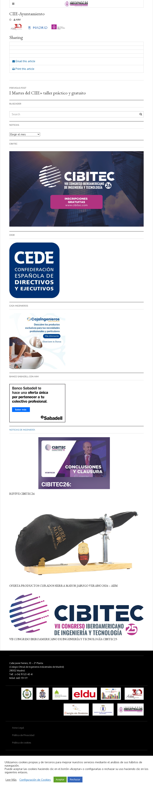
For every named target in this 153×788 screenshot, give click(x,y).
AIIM (18, 19)
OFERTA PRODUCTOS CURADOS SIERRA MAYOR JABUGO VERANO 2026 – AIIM (63, 586)
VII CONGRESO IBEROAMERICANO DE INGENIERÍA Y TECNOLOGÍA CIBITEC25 (63, 639)
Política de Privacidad (23, 735)
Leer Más (11, 779)
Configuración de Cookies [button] (35, 779)
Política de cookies (21, 742)
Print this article (24, 68)
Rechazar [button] (75, 779)
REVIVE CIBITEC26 (22, 494)
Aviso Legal (18, 727)
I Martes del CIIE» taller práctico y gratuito (47, 93)
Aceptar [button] (60, 779)
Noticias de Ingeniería (22, 429)
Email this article (25, 61)
